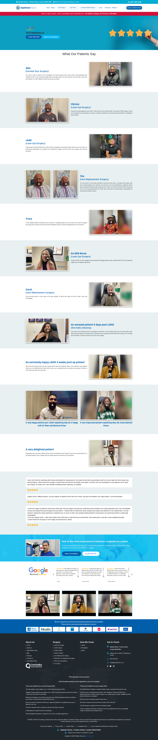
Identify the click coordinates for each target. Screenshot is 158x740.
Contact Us (108, 7)
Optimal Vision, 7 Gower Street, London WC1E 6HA (35, 2)
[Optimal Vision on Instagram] (114, 666)
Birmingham (84, 647)
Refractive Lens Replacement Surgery (64, 658)
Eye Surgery (61, 7)
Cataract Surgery (58, 653)
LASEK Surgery (58, 650)
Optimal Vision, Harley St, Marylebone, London (67, 2)
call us (68, 624)
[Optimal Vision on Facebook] (108, 666)
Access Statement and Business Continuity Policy (104, 726)
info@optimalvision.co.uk (117, 662)
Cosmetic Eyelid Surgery (88, 7)
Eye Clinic (73, 7)
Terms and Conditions (46, 726)
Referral (114, 7)
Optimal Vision (89, 736)
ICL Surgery (57, 663)
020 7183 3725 (34, 37)
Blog (28, 653)
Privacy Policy (59, 726)
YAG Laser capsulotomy (60, 661)
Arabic (83, 650)
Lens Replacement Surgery (61, 655)
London (83, 645)
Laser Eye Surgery (59, 645)
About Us (29, 647)
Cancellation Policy (32, 661)
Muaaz (58, 581)
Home (48, 7)
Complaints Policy (83, 726)
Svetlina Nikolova (111, 581)
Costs (100, 7)
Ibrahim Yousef (85, 581)
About (53, 7)
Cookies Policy (70, 726)
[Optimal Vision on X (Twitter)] (110, 666)
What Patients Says (32, 650)
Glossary (29, 655)
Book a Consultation (51, 37)
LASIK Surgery (58, 647)
